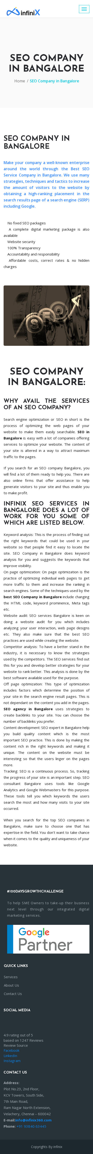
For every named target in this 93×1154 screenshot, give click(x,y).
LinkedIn (10, 1055)
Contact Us (13, 993)
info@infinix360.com (33, 1120)
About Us (11, 985)
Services (11, 976)
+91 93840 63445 (31, 1126)
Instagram (12, 1060)
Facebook (11, 1050)
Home (19, 81)
